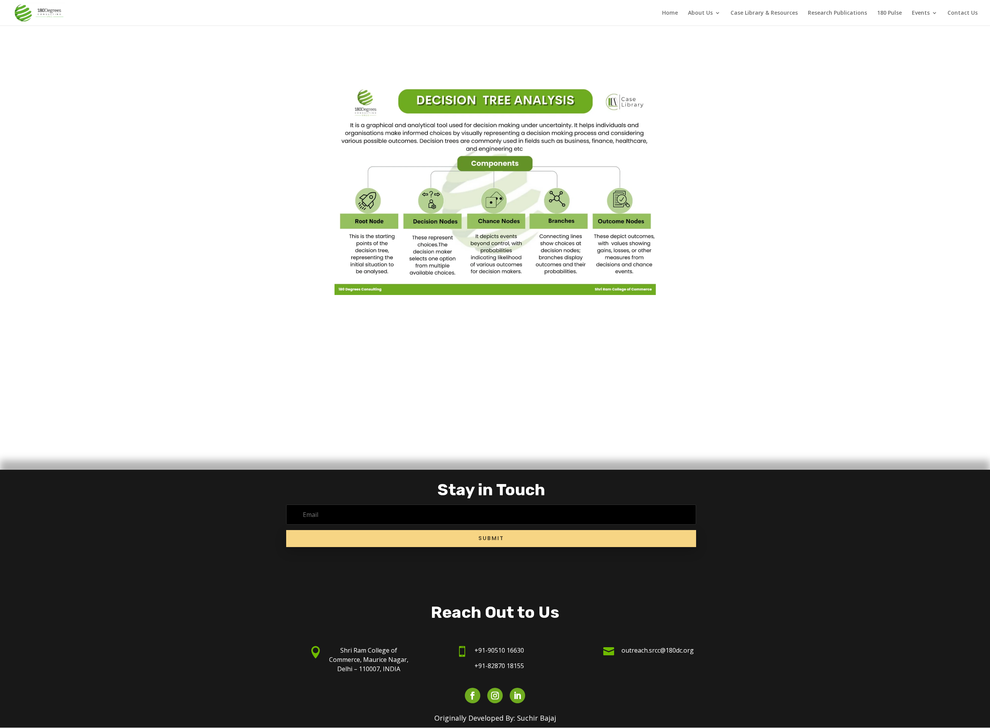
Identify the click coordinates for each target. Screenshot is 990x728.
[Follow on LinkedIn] (517, 695)
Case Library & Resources (764, 13)
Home (670, 13)
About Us (700, 13)
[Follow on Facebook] (472, 695)
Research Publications (837, 13)
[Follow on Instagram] (495, 695)
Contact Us (962, 13)
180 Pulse (889, 13)
